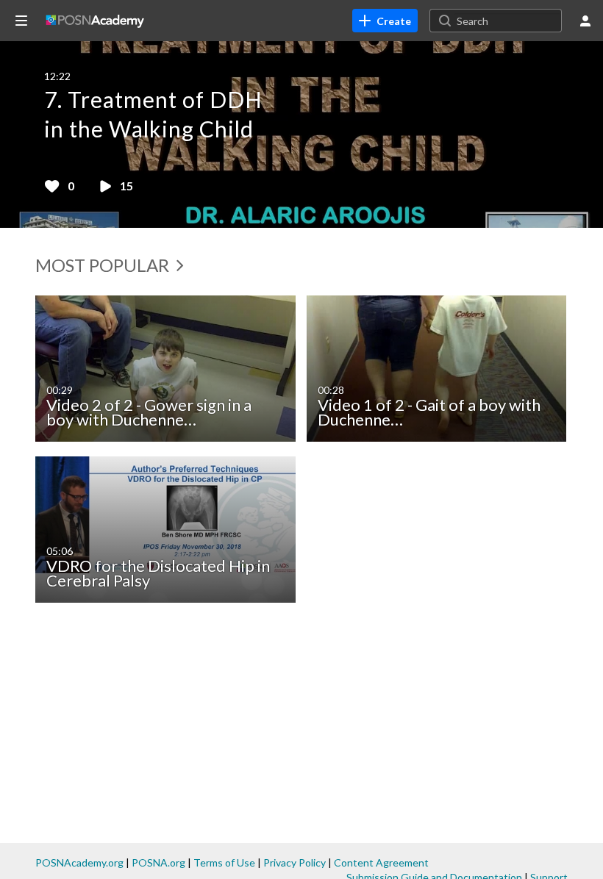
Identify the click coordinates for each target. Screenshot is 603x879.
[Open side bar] (21, 20)
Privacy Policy (294, 862)
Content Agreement (381, 862)
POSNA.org (158, 862)
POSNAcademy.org (79, 862)
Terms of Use (224, 862)
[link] (385, 20)
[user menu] (585, 20)
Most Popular (104, 265)
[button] (25, 134)
